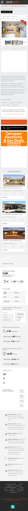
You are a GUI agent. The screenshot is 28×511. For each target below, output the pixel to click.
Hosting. (19, 500)
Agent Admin (14, 492)
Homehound (14, 2)
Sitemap (21, 487)
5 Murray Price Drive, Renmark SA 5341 (12, 188)
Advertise (12, 489)
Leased (21, 484)
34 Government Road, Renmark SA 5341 (12, 214)
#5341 (3, 105)
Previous (3, 43)
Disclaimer (20, 490)
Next (25, 43)
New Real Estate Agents (11, 487)
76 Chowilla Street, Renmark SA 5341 (12, 240)
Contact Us (18, 485)
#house (8, 105)
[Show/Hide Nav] (2, 2)
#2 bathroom (4, 102)
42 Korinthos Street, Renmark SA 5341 (14, 114)
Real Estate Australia (13, 499)
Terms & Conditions (10, 490)
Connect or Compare (11, 484)
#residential (15, 105)
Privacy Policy (20, 489)
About (5, 489)
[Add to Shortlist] (24, 197)
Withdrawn (10, 485)
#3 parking (12, 102)
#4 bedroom (19, 102)
